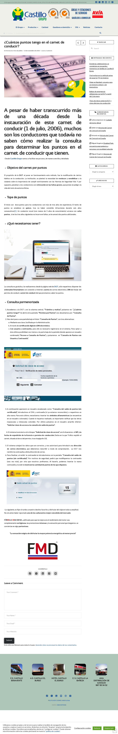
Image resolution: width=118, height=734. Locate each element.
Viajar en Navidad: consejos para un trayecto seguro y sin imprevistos (100, 84)
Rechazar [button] (97, 728)
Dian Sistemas (61, 705)
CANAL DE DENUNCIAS (79, 2)
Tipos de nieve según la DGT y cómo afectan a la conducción (100, 102)
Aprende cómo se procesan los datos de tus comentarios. (56, 645)
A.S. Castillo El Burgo (37, 679)
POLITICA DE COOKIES (25, 2)
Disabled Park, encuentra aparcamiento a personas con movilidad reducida (101, 146)
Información (9, 50)
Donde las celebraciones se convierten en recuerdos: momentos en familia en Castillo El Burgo (101, 67)
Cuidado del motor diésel (100, 121)
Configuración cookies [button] (82, 728)
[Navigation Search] (101, 33)
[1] (15, 211)
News (15, 50)
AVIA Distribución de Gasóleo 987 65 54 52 (101, 681)
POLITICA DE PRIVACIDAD (50, 2)
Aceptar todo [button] (109, 728)
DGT (56, 286)
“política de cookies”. (52, 731)
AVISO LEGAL (37, 2)
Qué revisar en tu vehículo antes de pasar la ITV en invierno (101, 76)
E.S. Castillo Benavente (16, 679)
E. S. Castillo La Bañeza (80, 679)
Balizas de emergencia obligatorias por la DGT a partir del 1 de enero (100, 93)
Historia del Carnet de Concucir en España (100, 129)
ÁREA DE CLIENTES (65, 2)
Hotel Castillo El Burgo (59, 679)
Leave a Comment (46, 50)
